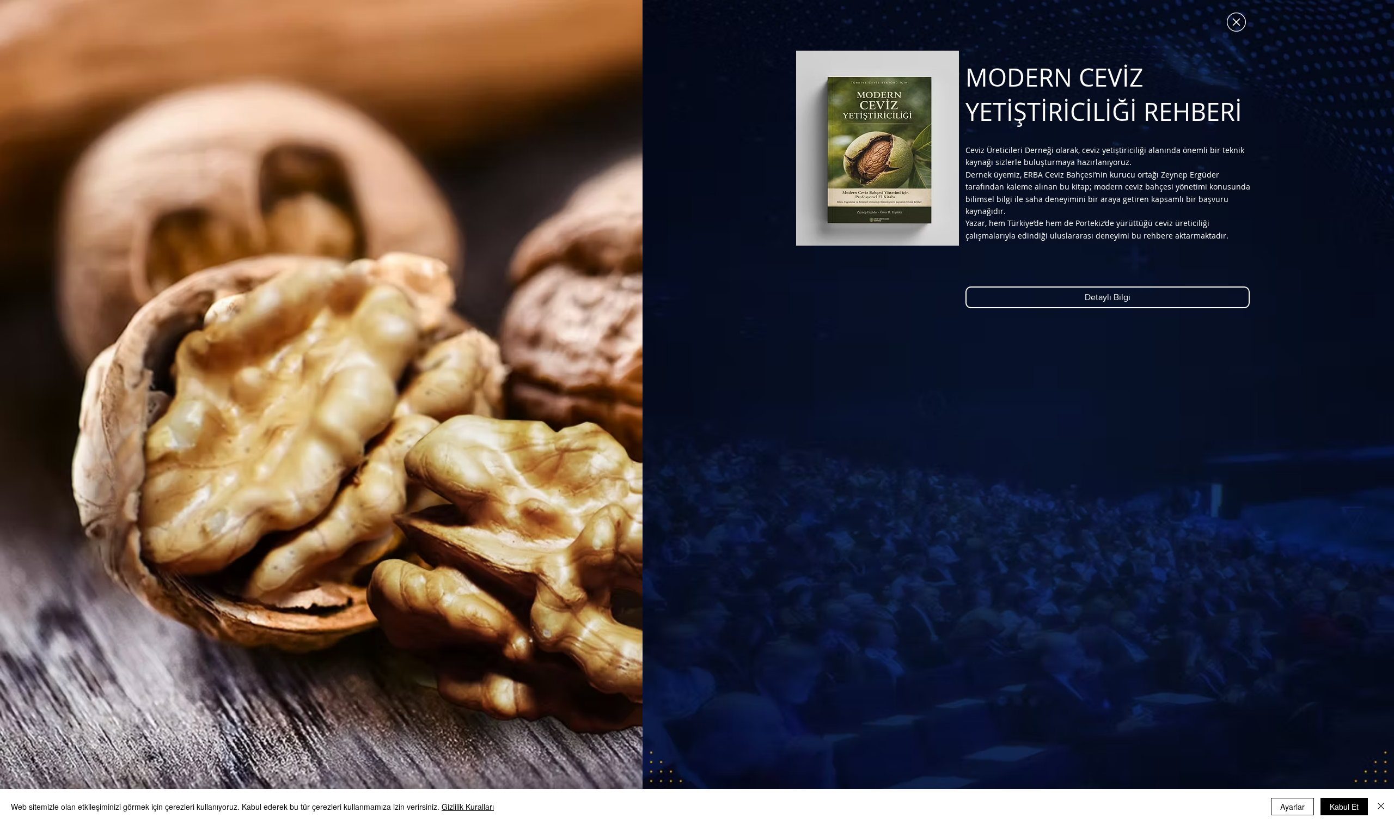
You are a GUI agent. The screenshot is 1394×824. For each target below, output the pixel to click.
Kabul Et (1344, 806)
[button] (1236, 22)
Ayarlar (1292, 806)
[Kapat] (1380, 806)
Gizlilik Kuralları (468, 806)
